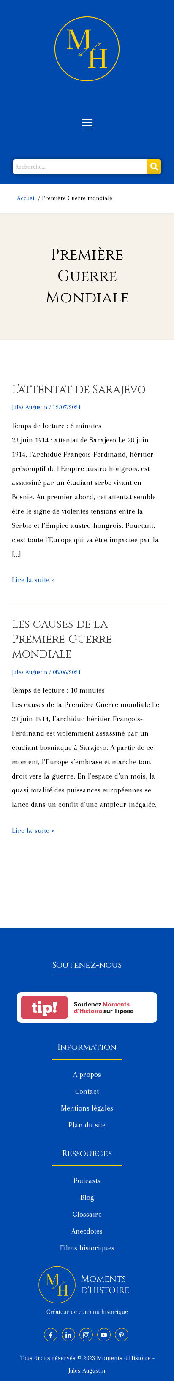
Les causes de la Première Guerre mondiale (62, 639)
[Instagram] (86, 1334)
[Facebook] (50, 1334)
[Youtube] (104, 1334)
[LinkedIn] (68, 1334)
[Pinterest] (121, 1334)
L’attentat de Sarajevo (79, 389)
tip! (44, 1007)
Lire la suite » (33, 578)
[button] (87, 124)
